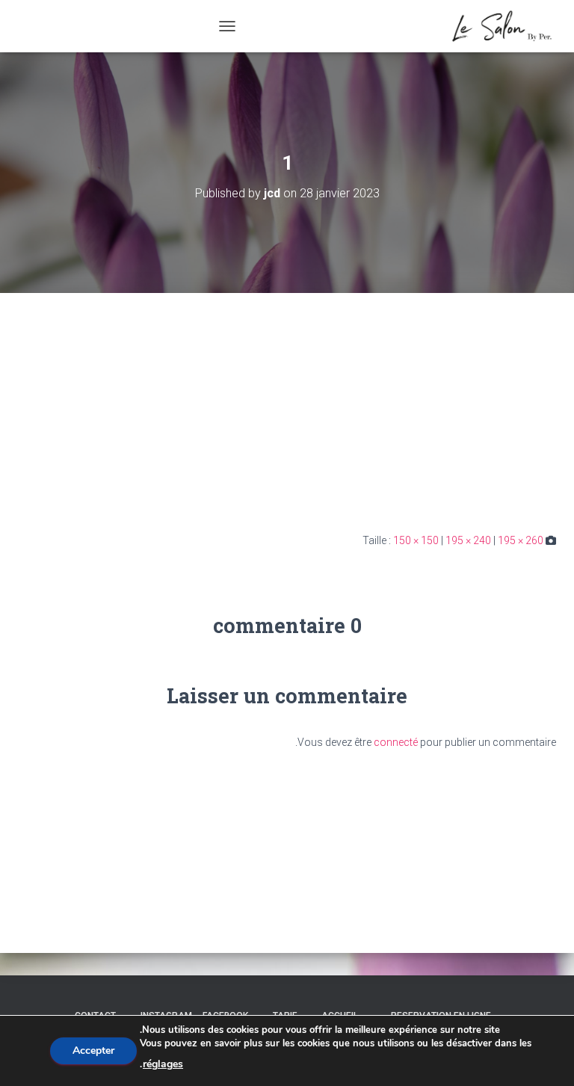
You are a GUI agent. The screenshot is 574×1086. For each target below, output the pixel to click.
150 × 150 (416, 540)
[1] (483, 412)
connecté (396, 742)
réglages (163, 1064)
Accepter (93, 1050)
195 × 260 (520, 540)
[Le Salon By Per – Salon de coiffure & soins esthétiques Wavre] (496, 26)
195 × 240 (468, 540)
